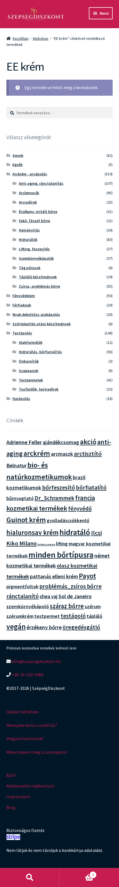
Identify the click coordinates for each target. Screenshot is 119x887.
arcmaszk (62, 454)
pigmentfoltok (22, 586)
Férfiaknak (21, 305)
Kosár (77, 873)
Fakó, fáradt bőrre (34, 220)
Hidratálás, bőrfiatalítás (40, 351)
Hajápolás (21, 398)
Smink (17, 155)
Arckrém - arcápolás (29, 173)
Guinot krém (26, 519)
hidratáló (75, 532)
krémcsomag (46, 544)
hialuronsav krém (32, 532)
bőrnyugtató (20, 498)
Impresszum (18, 796)
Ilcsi (96, 533)
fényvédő (80, 508)
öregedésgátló (81, 627)
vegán (16, 626)
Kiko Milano (21, 543)
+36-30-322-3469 (27, 674)
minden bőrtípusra (61, 555)
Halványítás (29, 230)
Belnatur (16, 465)
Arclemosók (29, 192)
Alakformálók (30, 342)
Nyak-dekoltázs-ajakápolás (36, 314)
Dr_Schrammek (54, 498)
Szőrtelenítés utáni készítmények (41, 323)
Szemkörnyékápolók (36, 258)
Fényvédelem (23, 295)
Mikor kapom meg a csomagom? (37, 752)
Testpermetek (31, 380)
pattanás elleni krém (54, 576)
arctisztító (88, 453)
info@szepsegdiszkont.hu (36, 661)
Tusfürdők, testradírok (38, 389)
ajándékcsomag (61, 442)
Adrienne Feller (24, 442)
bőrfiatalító (91, 487)
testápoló (73, 616)
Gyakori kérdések (22, 711)
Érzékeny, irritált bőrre (38, 211)
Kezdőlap (21, 38)
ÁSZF (11, 775)
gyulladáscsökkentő (68, 520)
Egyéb (17, 164)
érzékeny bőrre (44, 627)
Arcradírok (28, 202)
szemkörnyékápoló (27, 606)
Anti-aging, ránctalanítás (41, 183)
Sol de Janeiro (75, 596)
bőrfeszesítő (58, 487)
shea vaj (49, 596)
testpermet (47, 616)
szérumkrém (19, 616)
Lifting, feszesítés (34, 248)
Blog (10, 807)
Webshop (40, 38)
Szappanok (28, 370)
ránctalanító (22, 596)
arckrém (37, 453)
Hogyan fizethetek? (25, 738)
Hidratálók (28, 239)
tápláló (94, 616)
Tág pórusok (29, 267)
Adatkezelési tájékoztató (30, 786)
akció (88, 441)
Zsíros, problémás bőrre (39, 286)
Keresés (30, 877)
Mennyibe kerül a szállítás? (31, 725)
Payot (87, 575)
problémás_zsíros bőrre (70, 586)
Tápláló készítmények (38, 276)
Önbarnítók (29, 361)
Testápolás (22, 333)
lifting (62, 544)
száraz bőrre (67, 606)
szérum (93, 606)
